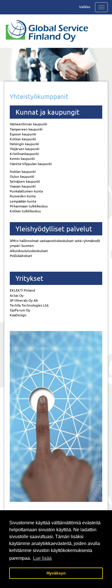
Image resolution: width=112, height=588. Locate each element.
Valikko (84, 6)
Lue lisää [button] (42, 558)
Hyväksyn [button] (56, 573)
